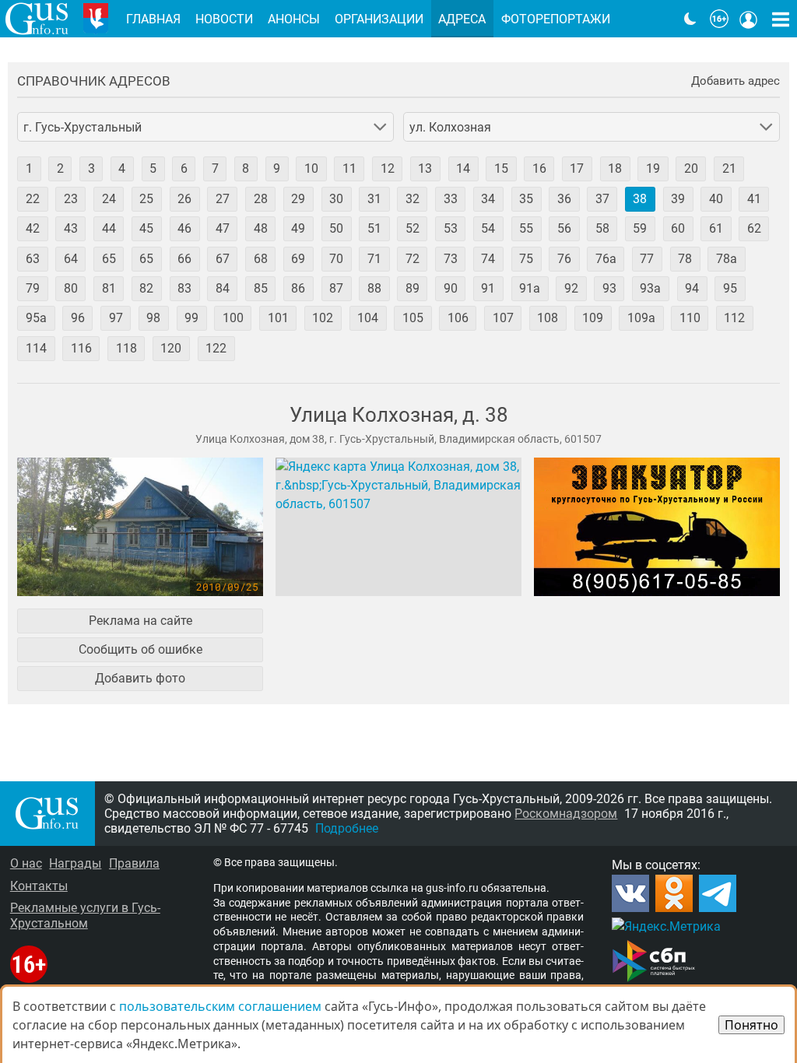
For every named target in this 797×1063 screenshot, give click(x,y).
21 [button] (729, 168)
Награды (75, 863)
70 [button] (336, 258)
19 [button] (653, 168)
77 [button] (647, 258)
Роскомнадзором (565, 813)
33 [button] (451, 198)
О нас (26, 863)
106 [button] (458, 317)
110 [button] (689, 317)
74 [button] (488, 258)
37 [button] (602, 198)
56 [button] (564, 228)
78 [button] (685, 258)
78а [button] (726, 258)
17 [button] (577, 168)
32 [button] (413, 198)
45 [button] (146, 228)
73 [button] (451, 258)
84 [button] (223, 288)
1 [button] (29, 168)
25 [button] (146, 198)
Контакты (39, 886)
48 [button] (261, 228)
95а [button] (36, 317)
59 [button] (640, 228)
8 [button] (245, 168)
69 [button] (298, 258)
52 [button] (413, 228)
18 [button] (615, 168)
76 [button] (564, 258)
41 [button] (754, 198)
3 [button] (91, 168)
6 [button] (184, 168)
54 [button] (488, 228)
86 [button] (298, 288)
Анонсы (294, 19)
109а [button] (641, 317)
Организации (379, 19)
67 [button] (223, 258)
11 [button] (349, 168)
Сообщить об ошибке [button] (140, 649)
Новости (224, 19)
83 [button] (184, 288)
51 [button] (374, 228)
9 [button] (276, 168)
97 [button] (116, 317)
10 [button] (311, 168)
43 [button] (71, 228)
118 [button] (126, 348)
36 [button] (564, 198)
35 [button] (526, 198)
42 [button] (33, 228)
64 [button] (71, 258)
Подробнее (346, 828)
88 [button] (374, 288)
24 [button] (109, 198)
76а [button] (605, 258)
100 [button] (233, 317)
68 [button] (261, 258)
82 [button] (146, 288)
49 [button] (298, 228)
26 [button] (184, 198)
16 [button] (539, 168)
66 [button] (184, 258)
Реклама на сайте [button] (140, 620)
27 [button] (223, 198)
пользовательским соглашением (220, 1006)
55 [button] (526, 228)
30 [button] (336, 198)
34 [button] (488, 198)
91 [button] (488, 288)
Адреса (462, 19)
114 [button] (36, 348)
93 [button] (609, 288)
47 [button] (223, 228)
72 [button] (413, 258)
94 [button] (692, 288)
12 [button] (388, 168)
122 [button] (215, 348)
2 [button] (60, 168)
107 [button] (503, 317)
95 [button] (730, 288)
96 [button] (78, 317)
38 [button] (640, 198)
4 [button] (121, 168)
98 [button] (153, 317)
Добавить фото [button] (140, 678)
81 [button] (109, 288)
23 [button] (71, 198)
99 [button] (191, 317)
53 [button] (451, 228)
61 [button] (716, 228)
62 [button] (754, 228)
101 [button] (278, 317)
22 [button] (33, 198)
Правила (134, 863)
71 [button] (374, 258)
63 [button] (33, 258)
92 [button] (571, 288)
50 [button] (336, 228)
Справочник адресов (93, 81)
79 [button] (33, 288)
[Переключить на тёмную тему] (690, 18)
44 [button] (109, 228)
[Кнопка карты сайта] (780, 18)
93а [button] (650, 288)
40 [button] (716, 198)
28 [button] (261, 198)
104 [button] (367, 317)
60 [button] (678, 228)
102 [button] (322, 317)
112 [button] (734, 317)
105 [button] (412, 317)
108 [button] (547, 317)
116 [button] (81, 348)
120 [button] (170, 348)
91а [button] (529, 288)
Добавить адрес (735, 81)
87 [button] (336, 288)
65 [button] (109, 258)
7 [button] (215, 168)
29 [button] (298, 198)
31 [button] (374, 198)
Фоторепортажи (555, 19)
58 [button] (602, 228)
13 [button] (425, 168)
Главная (153, 19)
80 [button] (71, 288)
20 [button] (691, 168)
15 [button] (501, 168)
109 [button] (592, 317)
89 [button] (413, 288)
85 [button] (261, 288)
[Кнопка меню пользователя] (748, 18)
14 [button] (463, 168)
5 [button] (152, 168)
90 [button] (451, 288)
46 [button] (184, 228)
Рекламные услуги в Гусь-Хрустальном (85, 915)
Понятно (751, 1024)
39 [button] (678, 198)
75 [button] (526, 258)
